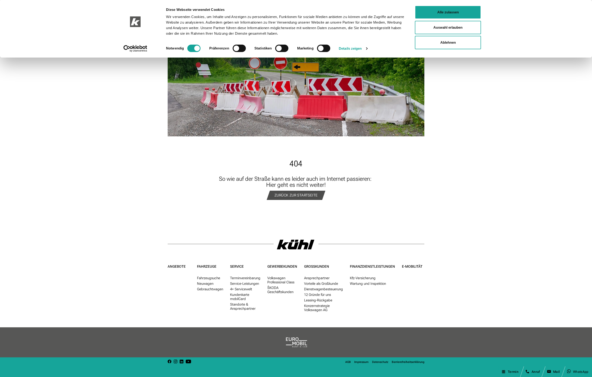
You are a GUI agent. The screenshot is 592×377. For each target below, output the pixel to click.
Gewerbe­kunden (282, 266)
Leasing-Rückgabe (318, 300)
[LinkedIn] (181, 362)
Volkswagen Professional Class (280, 280)
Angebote (177, 266)
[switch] (239, 48)
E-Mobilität (412, 266)
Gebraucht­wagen (210, 289)
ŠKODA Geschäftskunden (280, 290)
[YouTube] (188, 362)
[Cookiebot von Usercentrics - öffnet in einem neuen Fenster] (135, 48)
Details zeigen (350, 48)
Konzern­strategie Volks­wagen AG (317, 308)
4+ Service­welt (241, 289)
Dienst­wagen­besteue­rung (323, 289)
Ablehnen (448, 42)
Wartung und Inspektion (368, 284)
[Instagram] (175, 362)
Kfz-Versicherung (363, 278)
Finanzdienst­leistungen (372, 266)
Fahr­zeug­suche (208, 278)
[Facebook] (169, 362)
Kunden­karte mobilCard (239, 297)
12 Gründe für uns (317, 295)
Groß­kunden (316, 266)
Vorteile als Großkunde (321, 284)
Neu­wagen (205, 284)
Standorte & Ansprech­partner (243, 306)
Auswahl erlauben (447, 27)
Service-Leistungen (244, 284)
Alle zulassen (448, 12)
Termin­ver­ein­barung (245, 278)
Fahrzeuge (206, 266)
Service (237, 266)
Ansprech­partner (317, 278)
